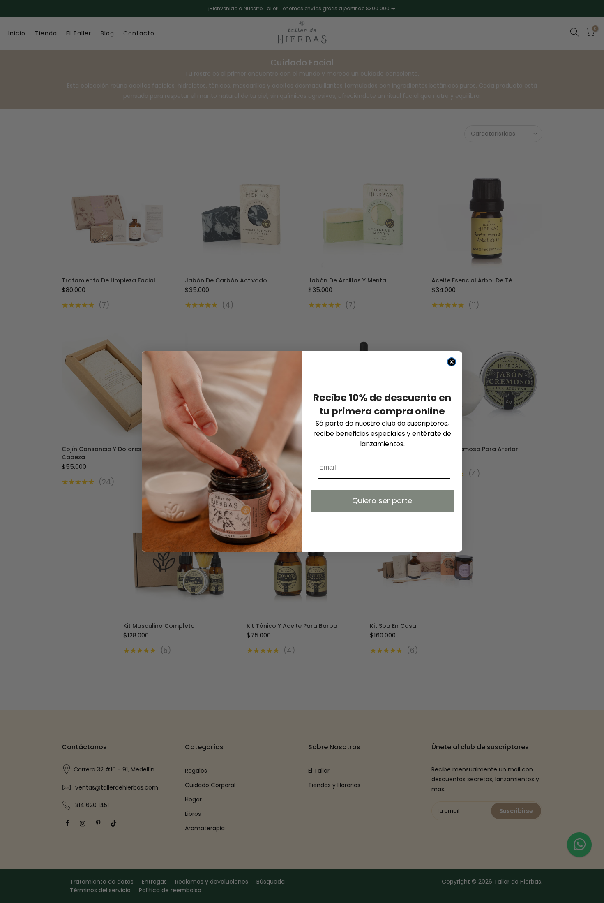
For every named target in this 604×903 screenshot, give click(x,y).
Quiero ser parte (382, 500)
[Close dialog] (451, 362)
